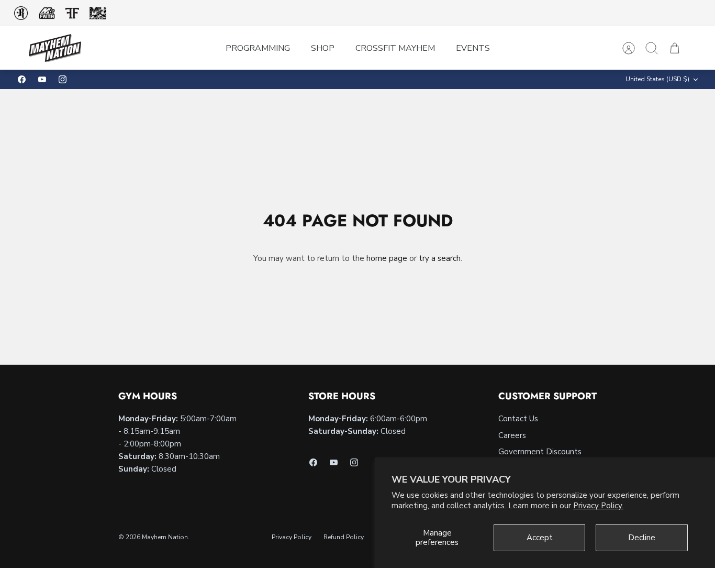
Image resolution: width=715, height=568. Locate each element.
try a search (440, 258)
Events (473, 48)
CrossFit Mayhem (395, 48)
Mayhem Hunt (97, 13)
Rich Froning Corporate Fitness (20, 13)
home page (386, 258)
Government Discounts (540, 451)
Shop (322, 48)
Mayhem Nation (165, 537)
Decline (641, 537)
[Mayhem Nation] (55, 48)
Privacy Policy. (598, 505)
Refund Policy (343, 537)
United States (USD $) (657, 79)
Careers (512, 435)
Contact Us (518, 418)
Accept (540, 537)
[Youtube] (42, 79)
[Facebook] (22, 79)
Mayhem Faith (47, 13)
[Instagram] (62, 79)
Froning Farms (72, 13)
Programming (258, 48)
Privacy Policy (291, 537)
